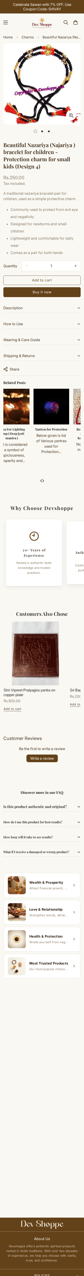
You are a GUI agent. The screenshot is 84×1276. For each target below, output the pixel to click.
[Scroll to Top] (75, 1252)
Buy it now (42, 292)
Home (8, 37)
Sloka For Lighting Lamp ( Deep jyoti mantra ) (22, 433)
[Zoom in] (71, 115)
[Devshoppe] (42, 22)
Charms (28, 37)
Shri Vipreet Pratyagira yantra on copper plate (29, 692)
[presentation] (41, 480)
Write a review (42, 758)
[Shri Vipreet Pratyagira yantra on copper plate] (35, 653)
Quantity (10, 266)
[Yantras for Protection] (62, 406)
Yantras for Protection (61, 429)
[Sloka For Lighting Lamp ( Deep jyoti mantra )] (22, 406)
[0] (75, 22)
